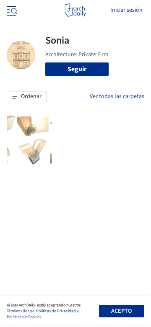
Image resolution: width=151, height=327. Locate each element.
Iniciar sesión (126, 10)
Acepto (121, 311)
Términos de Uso (20, 311)
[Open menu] (11, 10)
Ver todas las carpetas (117, 96)
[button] (27, 97)
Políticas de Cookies (24, 317)
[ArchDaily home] (75, 10)
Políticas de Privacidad (56, 311)
